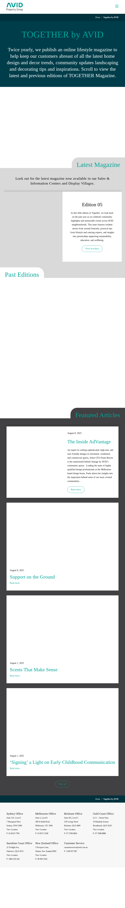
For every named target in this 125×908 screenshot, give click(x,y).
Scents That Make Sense (33, 669)
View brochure (92, 248)
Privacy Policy (90, 891)
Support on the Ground (32, 576)
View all (63, 784)
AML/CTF (109, 893)
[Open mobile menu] (116, 6)
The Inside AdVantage (89, 441)
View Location (12, 829)
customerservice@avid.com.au (76, 847)
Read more (76, 489)
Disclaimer (101, 891)
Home (97, 17)
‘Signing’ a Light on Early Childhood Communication (62, 762)
